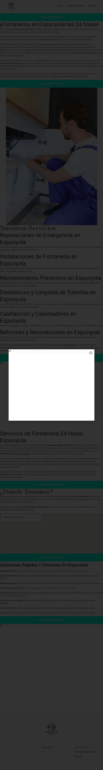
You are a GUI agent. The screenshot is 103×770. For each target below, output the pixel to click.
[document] (51, 385)
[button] (91, 353)
